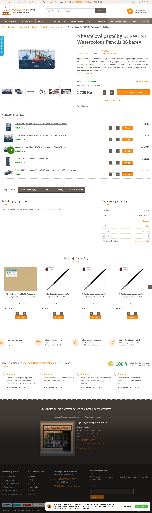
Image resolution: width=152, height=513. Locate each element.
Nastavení (127, 506)
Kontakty (27, 2)
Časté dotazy (34, 483)
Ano (147, 226)
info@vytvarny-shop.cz (69, 486)
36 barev (146, 221)
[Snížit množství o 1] (104, 92)
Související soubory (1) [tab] (28, 190)
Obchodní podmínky (10, 490)
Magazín (19, 2)
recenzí (135, 365)
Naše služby (34, 487)
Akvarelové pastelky (142, 241)
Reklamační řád (9, 487)
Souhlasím (142, 506)
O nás (32, 480)
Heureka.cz (137, 345)
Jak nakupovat (9, 480)
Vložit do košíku (135, 92)
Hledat (100, 11)
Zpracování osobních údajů (13, 494)
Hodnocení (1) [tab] (45, 190)
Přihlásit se (97, 497)
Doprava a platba (8, 2)
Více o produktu (83, 73)
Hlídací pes (84, 106)
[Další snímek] (69, 59)
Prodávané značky (38, 2)
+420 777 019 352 (66, 479)
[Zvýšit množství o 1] (112, 92)
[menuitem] (10, 21)
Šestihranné (144, 231)
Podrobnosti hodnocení (110, 53)
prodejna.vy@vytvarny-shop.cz (93, 443)
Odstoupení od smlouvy (12, 483)
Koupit (128, 128)
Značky (32, 490)
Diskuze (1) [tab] (59, 190)
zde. (88, 508)
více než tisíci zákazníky (37, 363)
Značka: (83, 53)
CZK (132, 2)
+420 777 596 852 (88, 440)
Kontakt (32, 494)
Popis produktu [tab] (9, 190)
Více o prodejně (83, 448)
